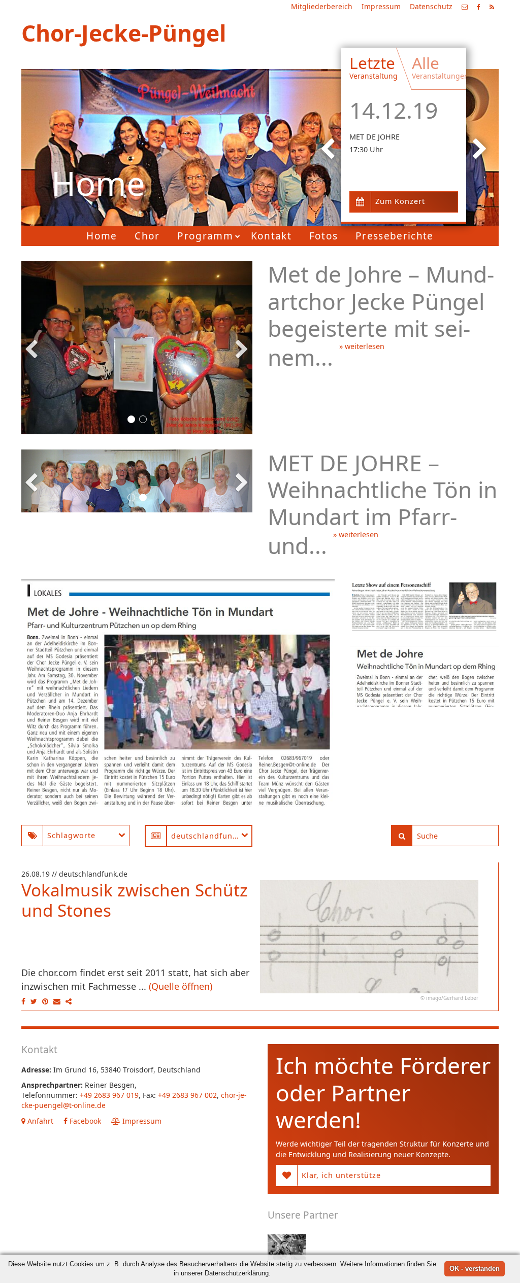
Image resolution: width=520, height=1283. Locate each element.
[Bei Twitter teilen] (34, 1001)
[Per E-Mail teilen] (57, 1001)
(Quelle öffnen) (180, 986)
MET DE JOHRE (374, 137)
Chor (147, 235)
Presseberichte (394, 235)
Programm (205, 235)
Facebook (84, 1121)
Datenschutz (431, 6)
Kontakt (271, 235)
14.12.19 (393, 110)
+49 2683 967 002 (187, 1095)
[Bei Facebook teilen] (24, 1001)
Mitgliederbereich (321, 6)
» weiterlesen (361, 346)
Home (101, 235)
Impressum (381, 6)
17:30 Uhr (366, 149)
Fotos (323, 235)
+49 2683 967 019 (109, 1095)
